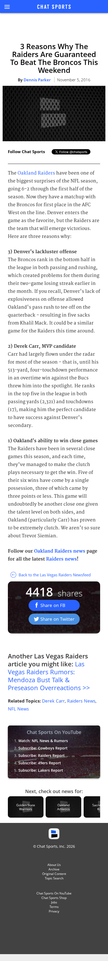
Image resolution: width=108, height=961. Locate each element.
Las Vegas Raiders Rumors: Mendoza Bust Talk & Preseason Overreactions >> (49, 675)
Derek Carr (53, 701)
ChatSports (54, 7)
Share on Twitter (57, 619)
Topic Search (54, 878)
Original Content (54, 874)
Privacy (54, 911)
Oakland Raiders (36, 173)
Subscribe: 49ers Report (39, 762)
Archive (54, 869)
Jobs (54, 902)
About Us (54, 865)
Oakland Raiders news (59, 551)
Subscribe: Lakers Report (40, 770)
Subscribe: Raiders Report (41, 755)
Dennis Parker (37, 79)
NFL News (18, 709)
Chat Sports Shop (54, 898)
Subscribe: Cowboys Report (43, 748)
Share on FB (52, 605)
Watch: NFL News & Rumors (43, 740)
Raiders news (61, 559)
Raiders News (81, 701)
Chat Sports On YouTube (54, 893)
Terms (54, 907)
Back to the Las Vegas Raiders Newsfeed (54, 574)
